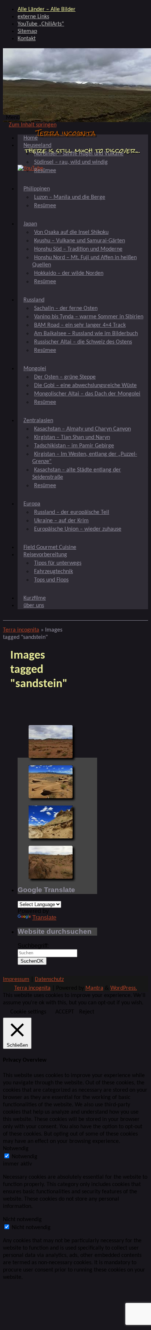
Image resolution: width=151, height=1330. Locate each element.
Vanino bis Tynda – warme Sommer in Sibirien (88, 317)
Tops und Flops (51, 580)
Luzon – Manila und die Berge (69, 197)
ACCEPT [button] (64, 1012)
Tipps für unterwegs (57, 563)
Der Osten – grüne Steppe (65, 377)
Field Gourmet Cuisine (49, 547)
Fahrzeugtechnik (53, 572)
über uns (33, 606)
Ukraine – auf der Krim (61, 521)
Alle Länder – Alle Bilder (47, 9)
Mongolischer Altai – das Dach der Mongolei (87, 394)
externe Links (33, 17)
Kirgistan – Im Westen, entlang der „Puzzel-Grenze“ (84, 458)
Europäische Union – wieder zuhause (77, 529)
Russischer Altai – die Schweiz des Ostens (83, 342)
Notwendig (24, 1157)
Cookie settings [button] (28, 1012)
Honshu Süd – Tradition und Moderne (78, 249)
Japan (30, 224)
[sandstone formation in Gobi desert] (51, 781)
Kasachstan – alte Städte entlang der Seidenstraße (76, 473)
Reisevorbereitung (45, 555)
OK (32, 961)
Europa (31, 504)
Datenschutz (49, 979)
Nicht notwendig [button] (22, 1220)
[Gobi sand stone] (51, 741)
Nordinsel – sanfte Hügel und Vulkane (79, 154)
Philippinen (36, 189)
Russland (33, 300)
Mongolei (34, 369)
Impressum (16, 979)
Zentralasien (38, 421)
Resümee (45, 171)
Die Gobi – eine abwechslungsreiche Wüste (85, 386)
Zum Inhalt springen (32, 125)
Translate (44, 917)
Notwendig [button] (16, 1149)
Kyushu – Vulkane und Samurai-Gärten (79, 241)
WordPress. (123, 988)
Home (30, 138)
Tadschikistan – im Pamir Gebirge (74, 446)
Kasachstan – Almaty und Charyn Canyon (82, 429)
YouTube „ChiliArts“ (41, 24)
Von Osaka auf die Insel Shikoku (71, 232)
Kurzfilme (34, 598)
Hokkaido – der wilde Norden (68, 273)
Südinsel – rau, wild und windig (71, 162)
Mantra (94, 988)
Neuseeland (37, 145)
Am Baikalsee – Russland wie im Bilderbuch (86, 334)
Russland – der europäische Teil (71, 512)
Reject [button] (86, 1012)
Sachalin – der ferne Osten (65, 308)
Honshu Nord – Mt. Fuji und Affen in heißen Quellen (84, 261)
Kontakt (27, 39)
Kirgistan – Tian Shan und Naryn (72, 437)
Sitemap (27, 31)
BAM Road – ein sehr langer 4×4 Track (80, 325)
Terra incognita (66, 133)
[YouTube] (30, 168)
